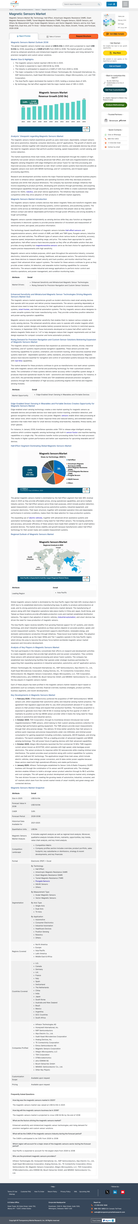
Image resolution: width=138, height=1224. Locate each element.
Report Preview (25, 36)
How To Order (39, 1191)
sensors (65, 415)
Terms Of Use (12, 1191)
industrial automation (67, 617)
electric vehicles (35, 518)
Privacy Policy (66, 1191)
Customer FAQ (26, 1191)
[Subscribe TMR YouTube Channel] (122, 1191)
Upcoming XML (84, 1191)
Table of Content (55, 36)
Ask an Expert (115, 66)
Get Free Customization (115, 90)
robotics (29, 192)
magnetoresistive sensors (46, 245)
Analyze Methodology (115, 105)
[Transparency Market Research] (14, 4)
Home (11, 9)
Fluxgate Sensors (42, 881)
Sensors (37, 9)
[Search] (98, 4)
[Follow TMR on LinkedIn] (115, 1191)
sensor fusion (72, 432)
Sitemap (12, 1194)
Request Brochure (83, 36)
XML (75, 1191)
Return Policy (52, 1191)
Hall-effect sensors (73, 230)
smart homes (24, 309)
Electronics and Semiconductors (24, 9)
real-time (18, 361)
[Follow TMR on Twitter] (107, 1191)
